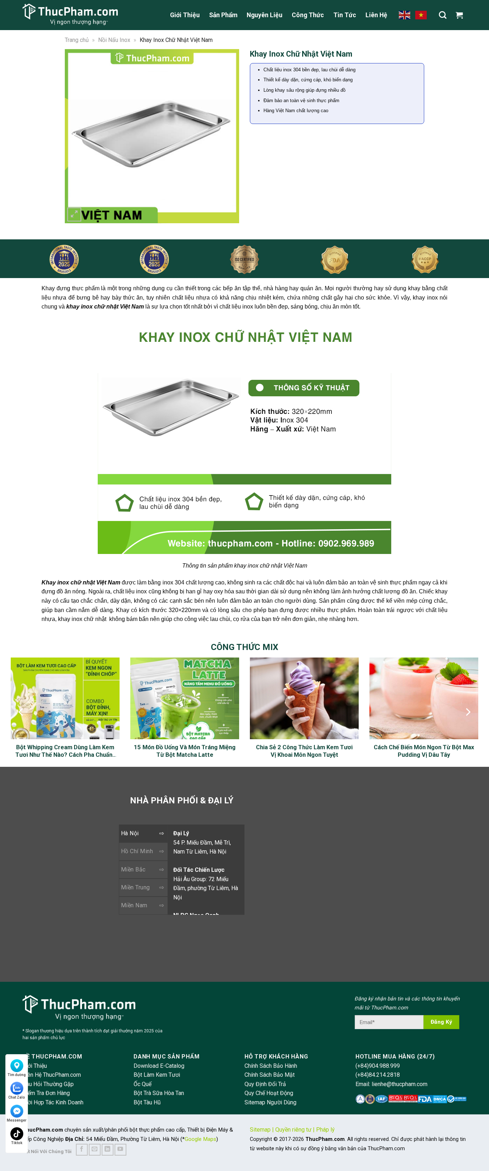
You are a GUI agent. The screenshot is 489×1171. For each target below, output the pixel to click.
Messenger (16, 1120)
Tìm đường (17, 1075)
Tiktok (17, 1143)
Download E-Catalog (159, 1065)
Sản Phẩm (223, 15)
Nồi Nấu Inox (114, 40)
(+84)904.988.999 (377, 1065)
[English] (405, 15)
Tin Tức (344, 15)
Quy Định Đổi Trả (265, 1084)
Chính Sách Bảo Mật (270, 1074)
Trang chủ (77, 40)
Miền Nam (134, 905)
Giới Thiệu (185, 15)
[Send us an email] (95, 1150)
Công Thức (308, 15)
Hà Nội (130, 833)
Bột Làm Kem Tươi (157, 1074)
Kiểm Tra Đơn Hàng (46, 1093)
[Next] (229, 136)
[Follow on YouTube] (120, 1150)
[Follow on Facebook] (82, 1150)
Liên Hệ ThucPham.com (52, 1074)
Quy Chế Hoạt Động (269, 1093)
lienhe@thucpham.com (399, 1084)
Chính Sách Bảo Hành (271, 1065)
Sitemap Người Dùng (270, 1102)
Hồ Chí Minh (137, 851)
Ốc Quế (142, 1084)
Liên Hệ (376, 15)
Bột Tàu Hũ (147, 1102)
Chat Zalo (16, 1097)
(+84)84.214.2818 (377, 1074)
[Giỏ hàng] (461, 15)
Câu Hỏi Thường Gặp (48, 1084)
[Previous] (74, 136)
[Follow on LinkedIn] (107, 1150)
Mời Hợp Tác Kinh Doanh (53, 1102)
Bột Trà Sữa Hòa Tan (159, 1093)
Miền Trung (135, 887)
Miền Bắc (133, 869)
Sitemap (260, 1129)
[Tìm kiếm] (442, 15)
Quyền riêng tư (293, 1129)
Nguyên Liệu (264, 15)
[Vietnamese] (421, 15)
